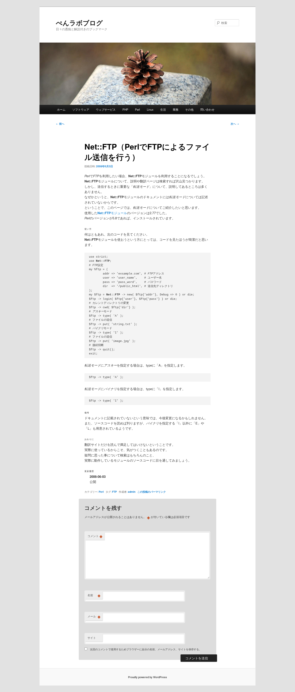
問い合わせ (207, 109)
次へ (235, 124)
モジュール (112, 212)
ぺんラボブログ (79, 22)
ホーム (61, 109)
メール (93, 616)
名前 (93, 595)
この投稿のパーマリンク (151, 492)
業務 (175, 109)
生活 (163, 109)
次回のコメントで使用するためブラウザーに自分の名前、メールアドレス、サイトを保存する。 (145, 649)
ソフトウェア (80, 109)
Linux (150, 109)
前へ (60, 124)
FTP (114, 492)
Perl (137, 109)
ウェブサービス (106, 109)
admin (131, 492)
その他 (189, 109)
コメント (94, 536)
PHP (125, 109)
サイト (91, 638)
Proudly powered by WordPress (147, 677)
